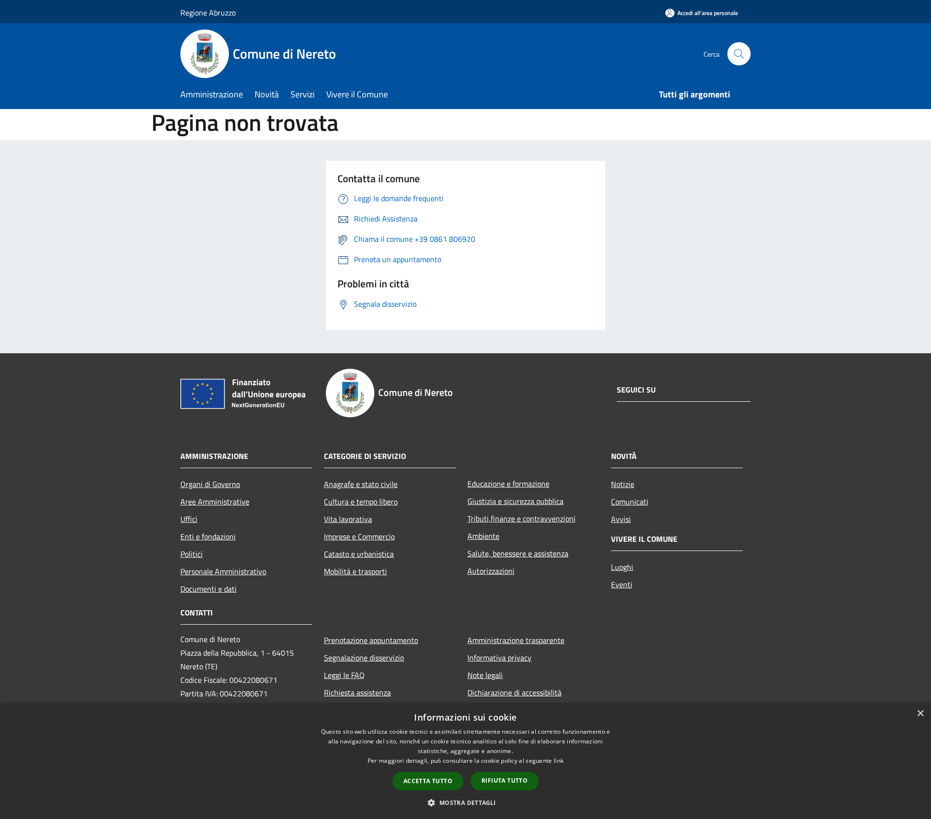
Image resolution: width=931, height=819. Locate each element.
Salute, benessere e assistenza (517, 553)
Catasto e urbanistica (359, 554)
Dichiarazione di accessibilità (514, 692)
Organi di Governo (210, 484)
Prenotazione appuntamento (371, 640)
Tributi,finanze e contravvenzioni (521, 518)
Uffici (188, 519)
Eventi (621, 584)
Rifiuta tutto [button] (505, 780)
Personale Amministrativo (223, 571)
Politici (191, 554)
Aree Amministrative (214, 501)
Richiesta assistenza (357, 692)
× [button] (920, 713)
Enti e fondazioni (208, 536)
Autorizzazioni (490, 571)
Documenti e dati (208, 589)
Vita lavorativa (348, 519)
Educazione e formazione (508, 483)
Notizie (622, 484)
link (558, 760)
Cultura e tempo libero (361, 501)
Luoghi (622, 567)
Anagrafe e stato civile (361, 484)
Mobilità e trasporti (355, 571)
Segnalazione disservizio (364, 657)
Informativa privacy (499, 657)
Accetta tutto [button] (427, 781)
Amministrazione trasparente (515, 640)
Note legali (485, 675)
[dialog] (465, 761)
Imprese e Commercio (359, 536)
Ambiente (483, 536)
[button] (465, 802)
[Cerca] (739, 53)
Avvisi (621, 519)
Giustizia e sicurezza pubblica (515, 501)
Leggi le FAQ (344, 675)
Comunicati (629, 501)
